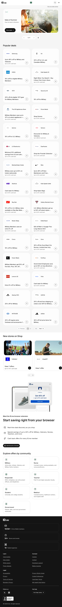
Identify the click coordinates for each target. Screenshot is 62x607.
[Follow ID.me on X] (4, 592)
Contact (34, 560)
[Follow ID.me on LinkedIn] (9, 592)
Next (40, 328)
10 (36, 328)
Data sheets (6, 560)
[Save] (29, 343)
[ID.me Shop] (5, 3)
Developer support (37, 563)
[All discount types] (31, 2)
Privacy (5, 576)
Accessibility (6, 573)
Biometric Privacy (8, 582)
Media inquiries (36, 566)
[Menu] (58, 2)
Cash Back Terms (37, 579)
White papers (7, 563)
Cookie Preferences (37, 576)
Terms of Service (8, 579)
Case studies (6, 557)
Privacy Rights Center (38, 573)
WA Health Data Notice (38, 582)
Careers (34, 557)
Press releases (7, 566)
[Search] (55, 2)
